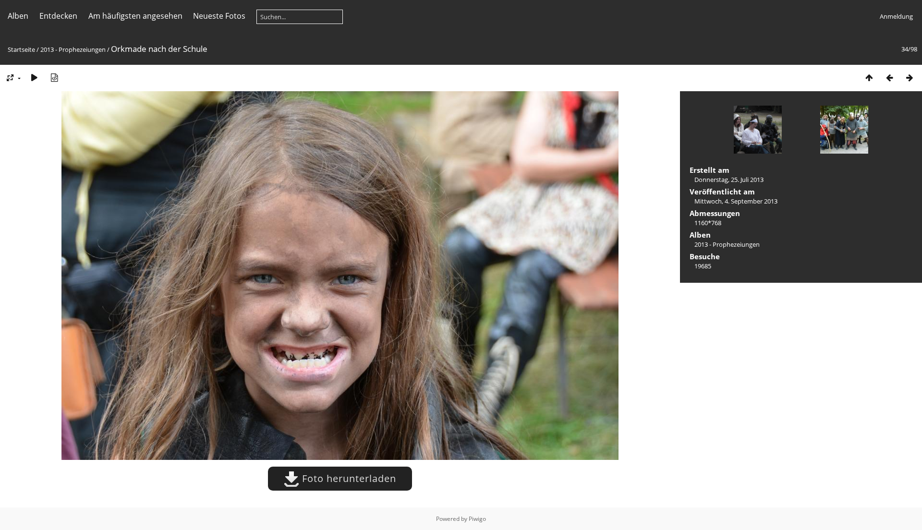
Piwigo (477, 519)
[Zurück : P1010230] (889, 77)
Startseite (21, 49)
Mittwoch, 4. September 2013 (735, 201)
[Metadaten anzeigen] (54, 77)
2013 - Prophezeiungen (73, 49)
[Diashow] (34, 77)
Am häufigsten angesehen (135, 16)
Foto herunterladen (347, 478)
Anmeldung (896, 16)
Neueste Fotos (219, 16)
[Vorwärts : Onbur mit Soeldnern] (909, 77)
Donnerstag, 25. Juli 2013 (729, 179)
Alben (18, 16)
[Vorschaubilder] (869, 77)
